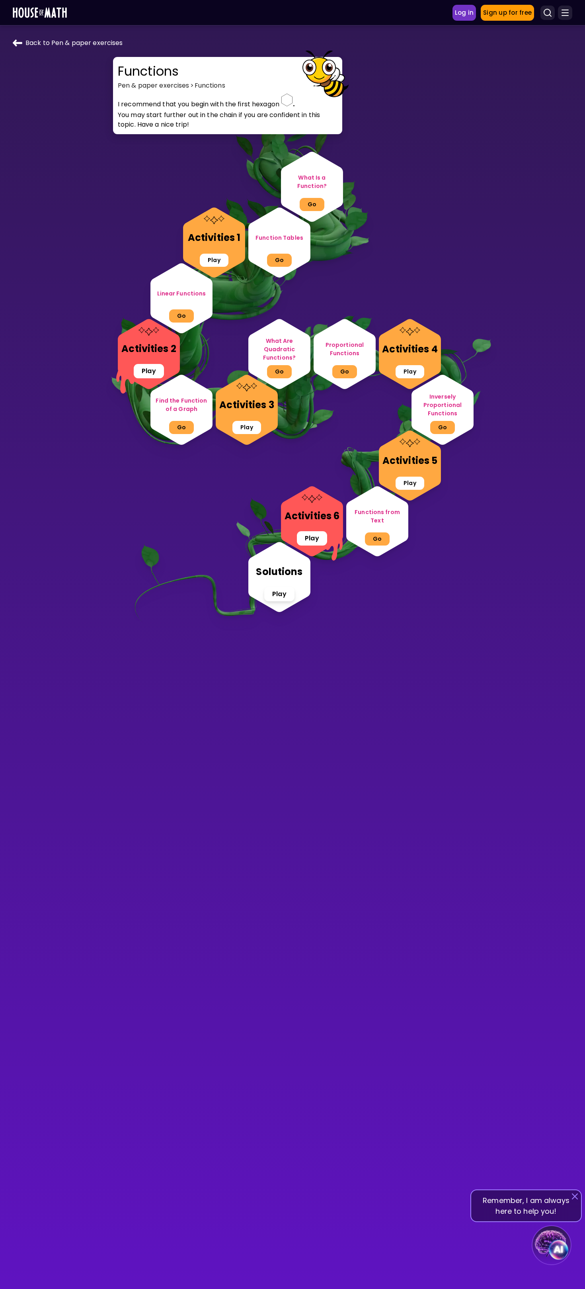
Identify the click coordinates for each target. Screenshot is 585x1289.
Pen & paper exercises (153, 85)
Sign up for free (507, 12)
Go (312, 204)
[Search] (547, 13)
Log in (464, 12)
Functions (210, 85)
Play (214, 260)
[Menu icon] (565, 13)
